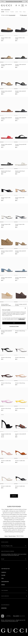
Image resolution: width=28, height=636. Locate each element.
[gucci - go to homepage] (6, 5)
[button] (14, 496)
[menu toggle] (26, 5)
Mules (20, 11)
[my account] (19, 5)
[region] (14, 318)
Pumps (24, 11)
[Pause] (26, 1)
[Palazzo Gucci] (19, 616)
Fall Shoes (7, 11)
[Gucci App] (2, 616)
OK (14, 322)
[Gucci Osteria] (8, 616)
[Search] (22, 5)
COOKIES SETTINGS (14, 326)
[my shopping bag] (16, 5)
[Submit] (26, 545)
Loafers (16, 11)
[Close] (25, 308)
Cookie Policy (21, 319)
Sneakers (12, 11)
